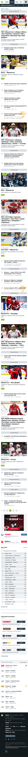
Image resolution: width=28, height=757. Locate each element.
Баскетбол (12, 730)
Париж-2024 (8, 732)
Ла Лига (9, 720)
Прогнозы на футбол (23, 662)
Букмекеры (8, 728)
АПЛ (6, 720)
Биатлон (16, 730)
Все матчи (25, 547)
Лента (18, 5)
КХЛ (19, 722)
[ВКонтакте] (6, 739)
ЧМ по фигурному (22, 730)
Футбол (7, 2)
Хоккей (11, 2)
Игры (13, 732)
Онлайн (11, 715)
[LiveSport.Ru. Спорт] (2, 716)
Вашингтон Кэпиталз (6, 5)
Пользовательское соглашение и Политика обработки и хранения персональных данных (16, 747)
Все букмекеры (4, 655)
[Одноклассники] (14, 739)
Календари (21, 715)
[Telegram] (11, 739)
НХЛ (21, 722)
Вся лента (12, 717)
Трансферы (16, 715)
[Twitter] (8, 739)
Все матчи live (4, 606)
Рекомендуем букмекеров (8, 616)
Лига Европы (23, 718)
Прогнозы (7, 717)
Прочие (7, 730)
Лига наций (10, 718)
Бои (21, 2)
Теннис (16, 2)
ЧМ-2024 (7, 724)
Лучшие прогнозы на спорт (7, 662)
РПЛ (6, 718)
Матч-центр (4, 547)
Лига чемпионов (16, 718)
